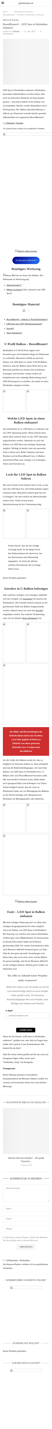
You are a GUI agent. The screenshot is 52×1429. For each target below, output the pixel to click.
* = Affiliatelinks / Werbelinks (13, 123)
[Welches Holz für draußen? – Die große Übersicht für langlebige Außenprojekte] (26, 1131)
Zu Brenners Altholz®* (26, 260)
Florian (16, 31)
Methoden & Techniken (23, 12)
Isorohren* (28, 599)
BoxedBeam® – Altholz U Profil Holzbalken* (27, 319)
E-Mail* (9, 1011)
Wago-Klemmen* (30, 618)
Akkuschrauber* (14, 285)
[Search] (49, 3)
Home (5, 12)
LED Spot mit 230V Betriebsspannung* (24, 324)
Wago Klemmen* (14, 333)
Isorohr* (10, 328)
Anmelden (25, 1030)
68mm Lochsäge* (14, 289)
